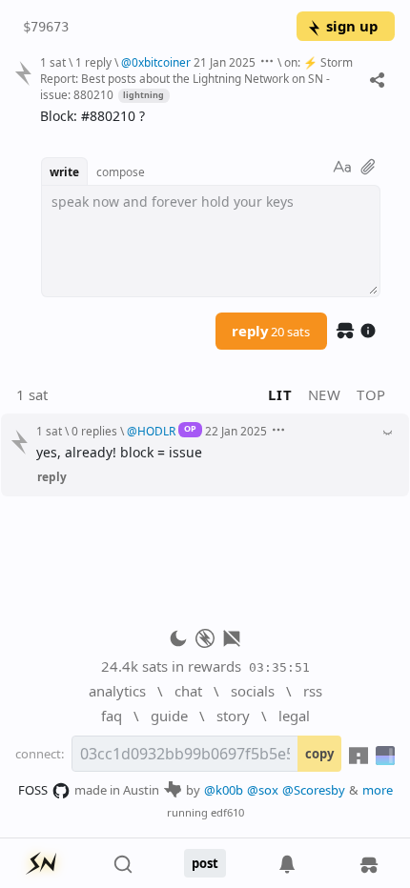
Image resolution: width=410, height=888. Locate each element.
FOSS (33, 789)
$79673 (46, 26)
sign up (352, 25)
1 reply (93, 62)
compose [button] (120, 171)
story (233, 715)
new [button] (324, 394)
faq (111, 715)
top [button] (371, 394)
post (205, 863)
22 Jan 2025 (236, 430)
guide (169, 715)
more (377, 789)
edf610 (227, 812)
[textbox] (210, 117)
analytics (117, 690)
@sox (262, 789)
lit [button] (280, 394)
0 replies (94, 430)
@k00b (223, 789)
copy (319, 753)
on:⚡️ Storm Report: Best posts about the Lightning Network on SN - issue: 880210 (196, 78)
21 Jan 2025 (225, 62)
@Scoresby (313, 789)
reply (271, 330)
